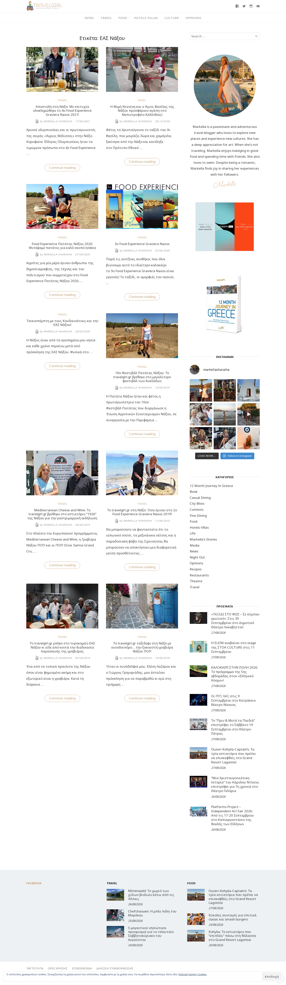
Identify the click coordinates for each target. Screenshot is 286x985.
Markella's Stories (203, 539)
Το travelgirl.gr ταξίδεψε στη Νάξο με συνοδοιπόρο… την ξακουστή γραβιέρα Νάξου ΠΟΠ (142, 647)
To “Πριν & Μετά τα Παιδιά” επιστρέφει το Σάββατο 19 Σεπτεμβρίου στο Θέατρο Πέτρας (233, 726)
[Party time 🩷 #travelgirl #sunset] (225, 414)
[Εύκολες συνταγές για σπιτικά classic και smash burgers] (196, 919)
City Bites (197, 503)
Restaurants (199, 575)
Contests (197, 509)
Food (122, 18)
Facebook (34, 883)
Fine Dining (198, 515)
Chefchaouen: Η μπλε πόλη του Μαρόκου (152, 913)
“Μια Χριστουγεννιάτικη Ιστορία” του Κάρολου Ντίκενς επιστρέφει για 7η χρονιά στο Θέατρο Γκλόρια (235, 784)
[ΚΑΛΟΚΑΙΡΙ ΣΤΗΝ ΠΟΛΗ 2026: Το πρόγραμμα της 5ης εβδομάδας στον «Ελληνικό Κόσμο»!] (198, 671)
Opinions (193, 18)
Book (193, 491)
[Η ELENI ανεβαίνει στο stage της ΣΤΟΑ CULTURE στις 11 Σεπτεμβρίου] (198, 646)
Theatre (196, 581)
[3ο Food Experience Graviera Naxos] (142, 227)
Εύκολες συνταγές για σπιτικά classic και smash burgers (232, 917)
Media (194, 545)
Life (193, 533)
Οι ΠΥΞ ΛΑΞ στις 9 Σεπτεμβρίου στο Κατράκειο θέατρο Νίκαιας (233, 700)
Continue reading (64, 168)
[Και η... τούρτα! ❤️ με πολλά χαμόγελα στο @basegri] (201, 438)
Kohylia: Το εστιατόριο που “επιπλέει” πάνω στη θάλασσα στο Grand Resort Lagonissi (232, 935)
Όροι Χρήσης (57, 968)
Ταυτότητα (34, 968)
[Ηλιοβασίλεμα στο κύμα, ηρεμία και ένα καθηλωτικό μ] (201, 390)
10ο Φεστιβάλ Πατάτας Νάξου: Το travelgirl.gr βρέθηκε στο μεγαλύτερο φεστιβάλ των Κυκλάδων (142, 377)
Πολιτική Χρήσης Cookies (192, 974)
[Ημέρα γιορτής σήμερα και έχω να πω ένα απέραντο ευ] (225, 438)
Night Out (197, 557)
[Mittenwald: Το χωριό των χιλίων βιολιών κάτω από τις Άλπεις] (115, 895)
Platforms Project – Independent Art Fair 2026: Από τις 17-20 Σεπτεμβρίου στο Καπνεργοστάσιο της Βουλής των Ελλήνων (232, 815)
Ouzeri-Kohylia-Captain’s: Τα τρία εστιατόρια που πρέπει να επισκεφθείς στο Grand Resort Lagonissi (233, 755)
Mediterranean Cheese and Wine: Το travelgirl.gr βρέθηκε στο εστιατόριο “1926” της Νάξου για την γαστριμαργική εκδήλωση (62, 514)
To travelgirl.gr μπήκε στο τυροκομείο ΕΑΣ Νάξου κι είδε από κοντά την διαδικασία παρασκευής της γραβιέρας (62, 647)
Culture (172, 18)
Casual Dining (200, 497)
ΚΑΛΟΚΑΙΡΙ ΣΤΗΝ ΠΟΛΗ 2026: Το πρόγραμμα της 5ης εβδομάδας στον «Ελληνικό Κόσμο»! (234, 673)
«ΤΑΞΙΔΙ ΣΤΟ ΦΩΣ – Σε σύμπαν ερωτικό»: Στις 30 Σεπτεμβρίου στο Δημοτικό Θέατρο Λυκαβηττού (235, 620)
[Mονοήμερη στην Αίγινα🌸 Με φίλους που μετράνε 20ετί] (201, 414)
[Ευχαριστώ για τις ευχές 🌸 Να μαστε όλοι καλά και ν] (225, 390)
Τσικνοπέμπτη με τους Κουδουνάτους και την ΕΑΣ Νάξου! (62, 323)
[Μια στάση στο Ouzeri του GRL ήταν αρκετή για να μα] (248, 414)
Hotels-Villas (146, 18)
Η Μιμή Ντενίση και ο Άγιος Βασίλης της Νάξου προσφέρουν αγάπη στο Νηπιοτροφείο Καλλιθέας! (142, 110)
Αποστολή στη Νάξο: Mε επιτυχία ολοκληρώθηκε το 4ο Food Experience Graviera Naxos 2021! (62, 110)
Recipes (196, 569)
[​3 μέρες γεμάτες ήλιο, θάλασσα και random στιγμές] (248, 438)
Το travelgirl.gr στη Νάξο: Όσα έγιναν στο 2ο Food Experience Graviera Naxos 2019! (142, 512)
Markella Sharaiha (56, 121)
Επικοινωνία (82, 968)
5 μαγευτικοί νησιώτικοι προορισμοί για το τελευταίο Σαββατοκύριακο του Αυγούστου (151, 934)
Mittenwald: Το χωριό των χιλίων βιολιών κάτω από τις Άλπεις (151, 895)
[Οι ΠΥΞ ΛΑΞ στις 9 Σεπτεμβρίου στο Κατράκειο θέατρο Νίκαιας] (198, 700)
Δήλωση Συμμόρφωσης (114, 968)
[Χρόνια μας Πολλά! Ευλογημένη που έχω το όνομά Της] (248, 390)
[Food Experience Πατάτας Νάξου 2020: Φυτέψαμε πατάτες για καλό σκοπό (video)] (62, 227)
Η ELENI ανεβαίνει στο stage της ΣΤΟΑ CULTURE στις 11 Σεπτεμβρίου (233, 647)
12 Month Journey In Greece (211, 485)
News (89, 18)
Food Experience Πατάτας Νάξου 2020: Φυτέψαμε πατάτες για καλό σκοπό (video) (62, 246)
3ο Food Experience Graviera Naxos (142, 244)
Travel (106, 18)
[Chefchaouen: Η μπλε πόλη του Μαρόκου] (115, 915)
